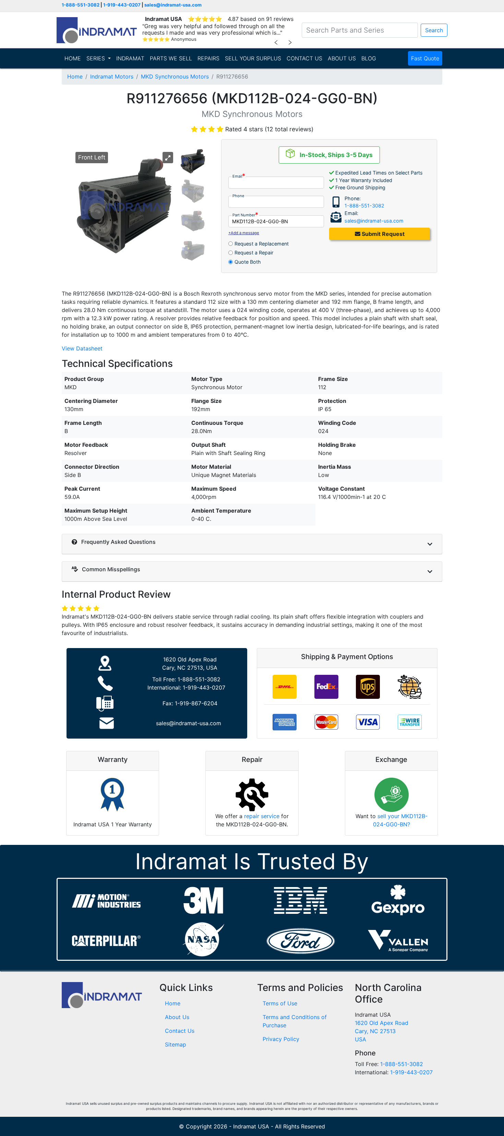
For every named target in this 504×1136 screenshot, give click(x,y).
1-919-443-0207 (122, 5)
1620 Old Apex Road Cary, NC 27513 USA (381, 1031)
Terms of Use (280, 1003)
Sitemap (175, 1044)
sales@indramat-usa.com (173, 5)
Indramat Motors (111, 76)
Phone (238, 195)
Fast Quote (425, 58)
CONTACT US (304, 58)
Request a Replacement (262, 244)
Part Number (243, 215)
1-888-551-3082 (80, 5)
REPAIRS (208, 58)
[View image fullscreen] (168, 158)
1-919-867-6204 (196, 703)
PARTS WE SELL (171, 58)
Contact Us (179, 1030)
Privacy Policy (281, 1039)
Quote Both (248, 262)
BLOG (368, 58)
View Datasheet (82, 348)
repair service (261, 816)
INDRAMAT (130, 58)
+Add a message (243, 232)
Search (434, 30)
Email (237, 176)
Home (75, 76)
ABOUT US (342, 58)
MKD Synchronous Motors (175, 76)
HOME (72, 58)
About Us (177, 1017)
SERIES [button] (96, 58)
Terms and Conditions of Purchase (295, 1021)
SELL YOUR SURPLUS (253, 58)
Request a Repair (254, 252)
